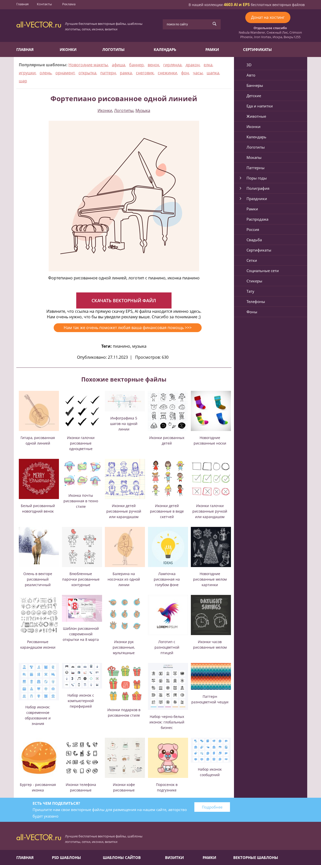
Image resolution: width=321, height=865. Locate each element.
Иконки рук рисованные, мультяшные (124, 647)
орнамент (64, 73)
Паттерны (256, 167)
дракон (193, 65)
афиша (118, 65)
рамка (126, 73)
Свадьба (254, 239)
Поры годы (257, 177)
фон (185, 73)
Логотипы (113, 49)
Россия (253, 229)
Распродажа (257, 219)
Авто (251, 75)
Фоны (252, 311)
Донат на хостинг (268, 17)
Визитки (174, 857)
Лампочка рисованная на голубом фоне (167, 579)
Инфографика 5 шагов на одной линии (123, 423)
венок (153, 65)
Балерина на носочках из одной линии (124, 579)
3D (249, 64)
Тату (250, 291)
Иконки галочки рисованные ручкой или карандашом (209, 511)
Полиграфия (258, 188)
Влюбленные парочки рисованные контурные (81, 579)
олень (45, 73)
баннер (136, 65)
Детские (254, 95)
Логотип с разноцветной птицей (166, 647)
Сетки (252, 260)
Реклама (68, 4)
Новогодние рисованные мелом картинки (210, 579)
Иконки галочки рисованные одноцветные (81, 443)
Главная (22, 4)
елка (208, 65)
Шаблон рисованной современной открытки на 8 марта (81, 634)
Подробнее (212, 807)
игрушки (27, 73)
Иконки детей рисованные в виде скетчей (167, 511)
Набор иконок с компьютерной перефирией (80, 701)
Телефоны (256, 301)
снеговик (145, 73)
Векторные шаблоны (255, 857)
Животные (256, 116)
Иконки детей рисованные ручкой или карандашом (123, 511)
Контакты (44, 4)
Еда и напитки (260, 105)
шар (23, 81)
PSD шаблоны (66, 857)
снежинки (167, 73)
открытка (87, 73)
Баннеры (255, 85)
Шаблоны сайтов (122, 857)
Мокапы (254, 157)
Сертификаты (257, 49)
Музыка (142, 110)
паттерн (108, 73)
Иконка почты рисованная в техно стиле (80, 501)
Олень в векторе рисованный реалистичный (37, 579)
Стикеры (254, 280)
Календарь (165, 49)
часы (198, 73)
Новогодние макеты (88, 65)
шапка (213, 73)
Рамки (212, 49)
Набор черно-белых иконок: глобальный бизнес (166, 722)
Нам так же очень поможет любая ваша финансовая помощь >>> (128, 327)
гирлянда (172, 65)
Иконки (68, 49)
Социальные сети (263, 270)
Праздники (257, 198)
